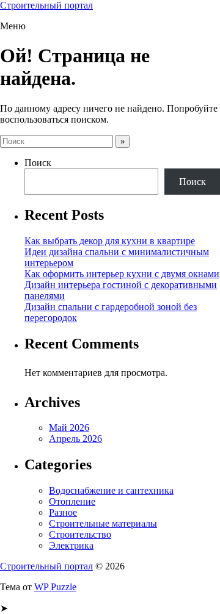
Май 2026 (69, 427)
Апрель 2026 (75, 438)
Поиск (37, 162)
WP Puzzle (55, 587)
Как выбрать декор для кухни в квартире (109, 241)
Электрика (71, 545)
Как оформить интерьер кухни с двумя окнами (121, 274)
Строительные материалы (103, 523)
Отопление (72, 501)
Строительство (80, 534)
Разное (63, 512)
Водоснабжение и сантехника (111, 490)
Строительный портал (46, 5)
